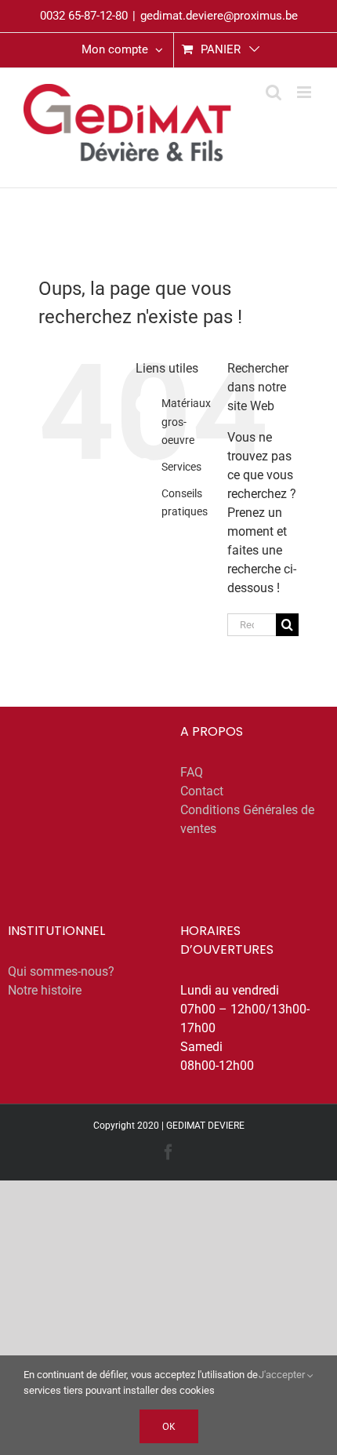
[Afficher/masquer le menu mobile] (305, 92)
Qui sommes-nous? (61, 971)
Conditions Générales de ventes (247, 819)
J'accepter (283, 1374)
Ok (169, 1426)
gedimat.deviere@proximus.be (219, 16)
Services (181, 466)
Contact (201, 791)
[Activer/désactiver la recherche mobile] (273, 92)
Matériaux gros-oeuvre (186, 422)
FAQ (191, 772)
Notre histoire (45, 990)
